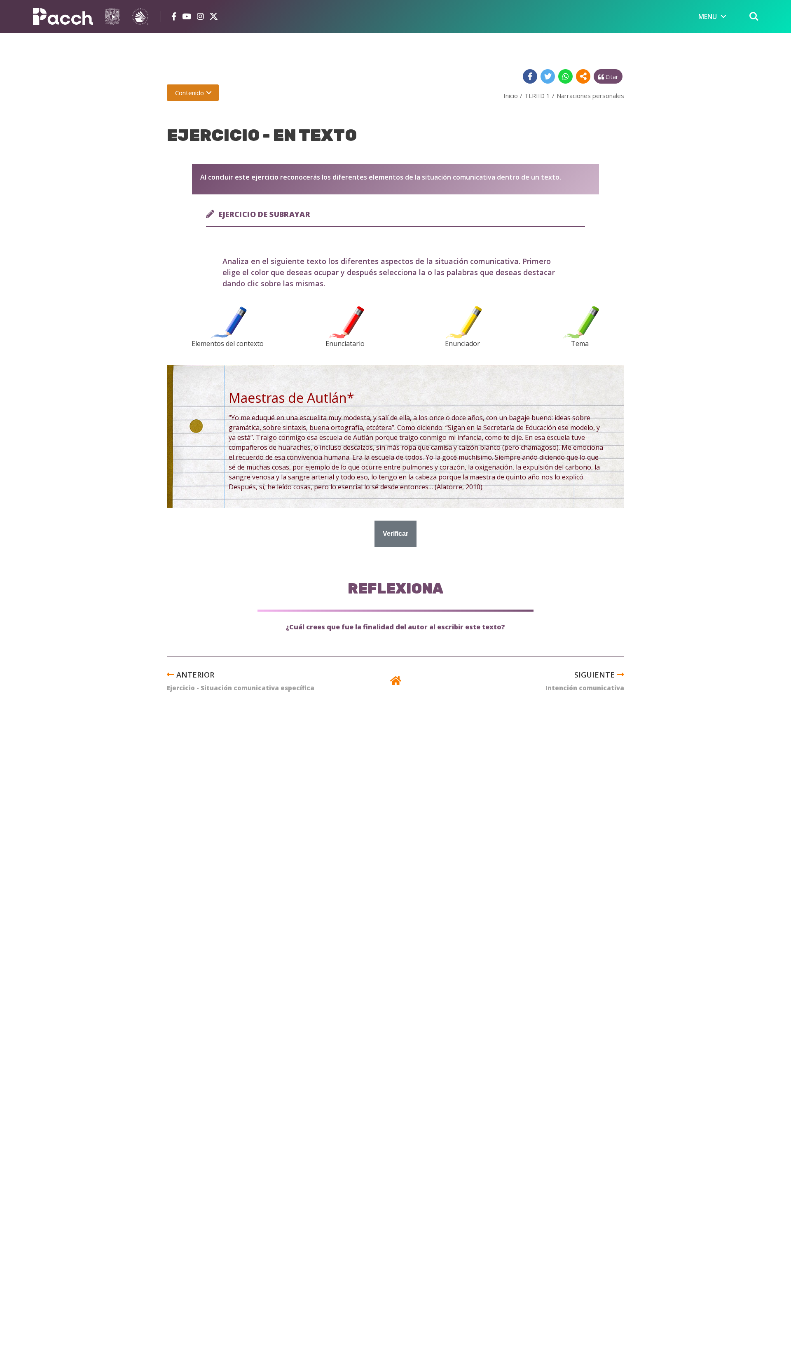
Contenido (189, 93)
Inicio (510, 95)
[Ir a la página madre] (395, 682)
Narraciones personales (590, 95)
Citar (611, 77)
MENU (707, 16)
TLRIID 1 (537, 95)
